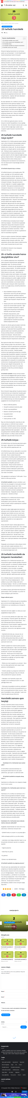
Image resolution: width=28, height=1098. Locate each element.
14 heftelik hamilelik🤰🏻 (21, 959)
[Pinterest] (13, 894)
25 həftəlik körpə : (7, 43)
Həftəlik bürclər (16, 1069)
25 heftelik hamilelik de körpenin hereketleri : (14, 45)
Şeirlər (24, 1074)
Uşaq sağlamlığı (5, 1074)
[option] (14, 923)
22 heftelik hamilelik (20, 947)
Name (3, 991)
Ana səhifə (5, 23)
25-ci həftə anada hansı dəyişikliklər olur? (13, 42)
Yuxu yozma (13, 1074)
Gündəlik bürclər (5, 1067)
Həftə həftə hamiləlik (13, 23)
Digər (12, 1064)
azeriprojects (14, 910)
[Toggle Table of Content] (23, 38)
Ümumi (19, 1074)
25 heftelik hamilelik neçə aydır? (10, 40)
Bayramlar (22, 1062)
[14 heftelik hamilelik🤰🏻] (21, 954)
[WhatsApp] (19, 894)
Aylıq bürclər (15, 1062)
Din (16, 1064)
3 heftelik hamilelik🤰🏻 (10, 926)
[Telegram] (24, 894)
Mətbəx (22, 1069)
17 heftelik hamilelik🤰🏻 (7, 959)
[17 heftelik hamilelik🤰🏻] (7, 954)
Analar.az (24, 1088)
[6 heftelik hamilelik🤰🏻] (7, 942)
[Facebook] (3, 894)
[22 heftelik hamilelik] (21, 942)
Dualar (20, 1064)
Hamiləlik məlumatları (15, 1067)
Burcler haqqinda (5, 1064)
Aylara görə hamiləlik (6, 1062)
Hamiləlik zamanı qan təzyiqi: (10, 47)
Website (3, 1002)
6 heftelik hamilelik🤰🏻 (7, 947)
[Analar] (10, 5)
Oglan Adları (4, 1072)
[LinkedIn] (8, 894)
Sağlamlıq (17, 1072)
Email (3, 997)
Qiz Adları (11, 1072)
